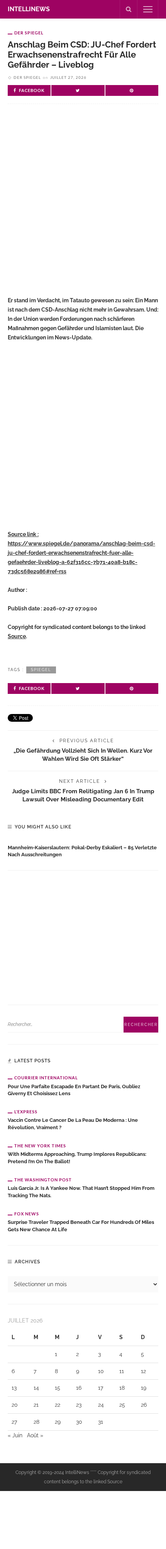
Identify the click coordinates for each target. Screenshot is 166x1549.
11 (121, 1371)
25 (122, 1405)
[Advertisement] (83, 206)
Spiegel (41, 670)
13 (14, 1388)
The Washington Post (43, 1179)
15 (57, 1388)
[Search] (128, 9)
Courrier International (46, 1077)
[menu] (147, 9)
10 (101, 1371)
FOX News (26, 1213)
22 (57, 1405)
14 (36, 1388)
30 (79, 1422)
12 (143, 1371)
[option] (83, 849)
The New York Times (40, 1145)
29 (58, 1422)
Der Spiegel (29, 32)
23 (78, 1405)
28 (36, 1422)
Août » (35, 1435)
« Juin (15, 1435)
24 (101, 1405)
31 (100, 1422)
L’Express (25, 1111)
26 (144, 1405)
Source (17, 636)
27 (14, 1422)
